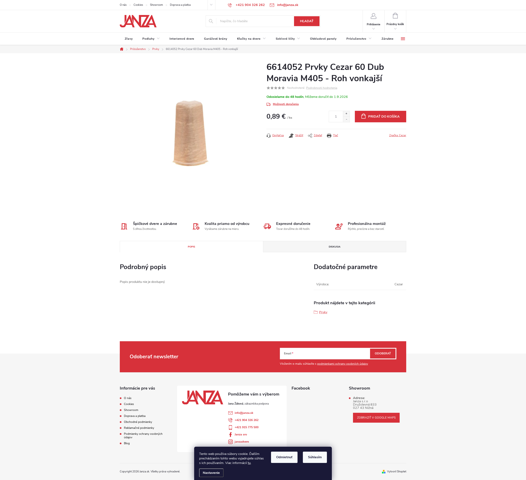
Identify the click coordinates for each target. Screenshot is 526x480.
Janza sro (241, 434)
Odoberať (383, 353)
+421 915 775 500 (246, 427)
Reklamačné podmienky (139, 428)
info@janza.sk (244, 413)
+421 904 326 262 (246, 420)
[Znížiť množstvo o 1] (346, 119)
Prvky (323, 312)
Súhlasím (315, 457)
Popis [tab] (191, 246)
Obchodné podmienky (138, 422)
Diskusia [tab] (334, 246)
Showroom (156, 5)
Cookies (138, 5)
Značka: (397, 135)
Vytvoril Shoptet (396, 471)
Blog (127, 443)
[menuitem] (128, 38)
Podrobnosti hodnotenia (321, 88)
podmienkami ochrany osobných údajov (342, 364)
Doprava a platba (180, 5)
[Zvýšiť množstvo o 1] (346, 114)
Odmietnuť (284, 457)
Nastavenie (211, 473)
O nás (123, 5)
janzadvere (242, 442)
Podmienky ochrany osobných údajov (143, 435)
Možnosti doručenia (286, 104)
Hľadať (307, 21)
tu (249, 463)
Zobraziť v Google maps (376, 418)
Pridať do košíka (384, 116)
